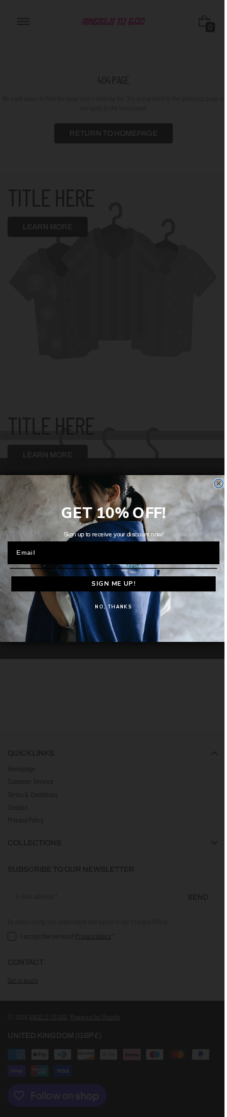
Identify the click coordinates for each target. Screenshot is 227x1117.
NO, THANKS (108, 606)
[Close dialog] (213, 483)
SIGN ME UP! (108, 583)
